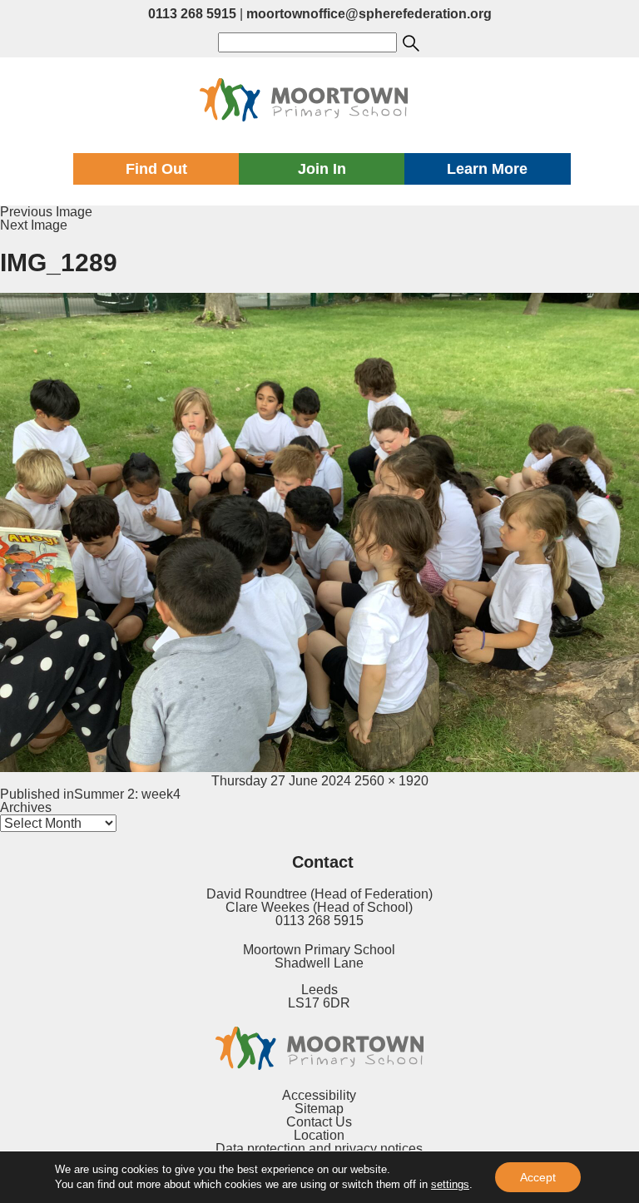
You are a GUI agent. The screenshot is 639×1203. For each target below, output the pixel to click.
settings (450, 1184)
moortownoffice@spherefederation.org (369, 14)
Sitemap (319, 1109)
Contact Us (319, 1122)
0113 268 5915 (192, 14)
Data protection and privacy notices (319, 1148)
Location (319, 1135)
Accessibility (319, 1095)
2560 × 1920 (391, 781)
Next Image (33, 225)
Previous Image (46, 212)
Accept (538, 1177)
